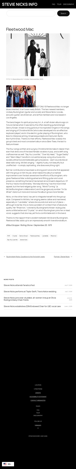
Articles (26, 79)
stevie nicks (23, 240)
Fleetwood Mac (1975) (36, 79)
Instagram (38, 425)
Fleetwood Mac (35, 236)
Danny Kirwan (23, 236)
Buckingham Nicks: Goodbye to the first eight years (25, 256)
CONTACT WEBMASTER (38, 400)
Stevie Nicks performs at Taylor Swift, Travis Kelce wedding (30, 291)
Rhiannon (54, 236)
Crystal (14, 236)
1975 (8, 236)
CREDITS (38, 393)
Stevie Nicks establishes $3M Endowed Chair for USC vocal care (32, 306)
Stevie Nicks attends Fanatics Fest (19, 285)
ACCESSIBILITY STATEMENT (38, 397)
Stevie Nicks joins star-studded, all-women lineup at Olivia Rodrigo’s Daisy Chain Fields (30, 299)
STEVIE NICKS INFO (19, 4)
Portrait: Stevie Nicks (62, 256)
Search (63, 13)
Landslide (45, 236)
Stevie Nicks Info (18, 79)
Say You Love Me (12, 240)
